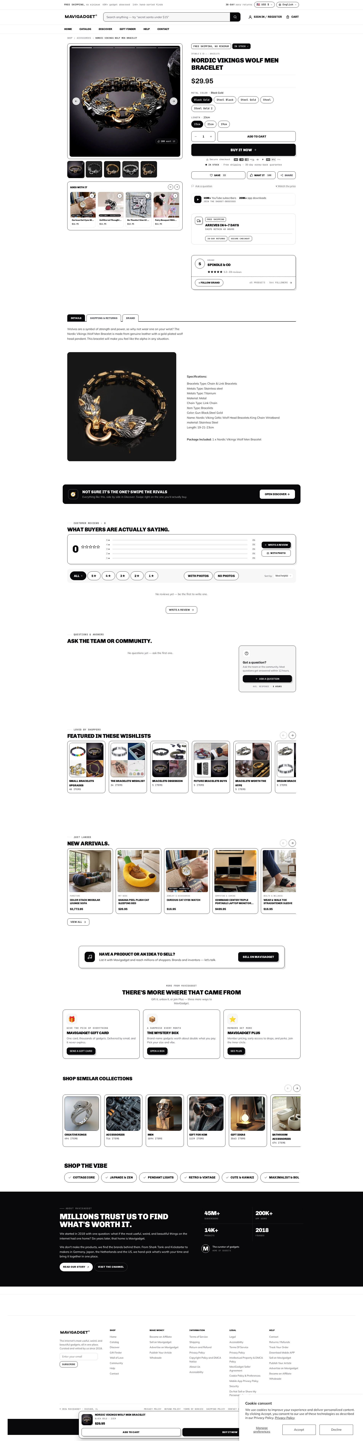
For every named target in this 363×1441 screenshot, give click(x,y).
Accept (299, 1429)
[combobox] (139, 700)
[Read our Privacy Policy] (231, 720)
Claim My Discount (181, 739)
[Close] (234, 647)
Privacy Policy (285, 1418)
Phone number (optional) (147, 691)
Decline (336, 1429)
